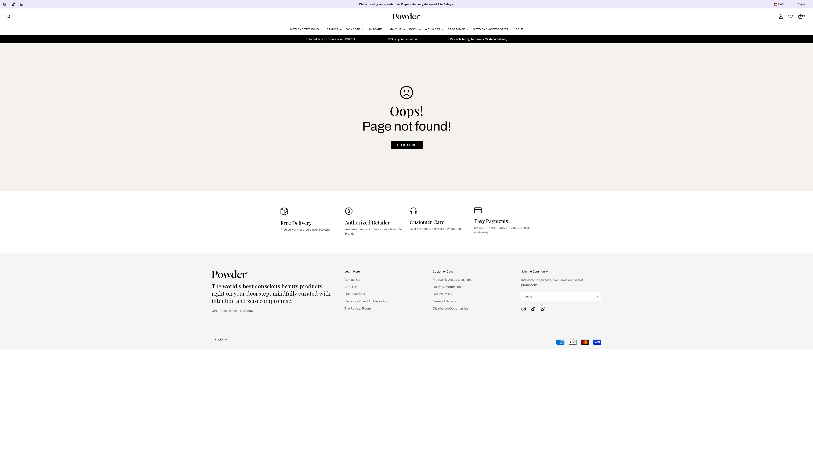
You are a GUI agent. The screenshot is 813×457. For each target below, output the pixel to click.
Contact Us (352, 279)
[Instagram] (5, 4)
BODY (413, 29)
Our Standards (354, 294)
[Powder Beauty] (406, 16)
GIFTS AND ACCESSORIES (490, 29)
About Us (351, 287)
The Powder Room (357, 308)
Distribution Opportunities (450, 308)
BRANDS (332, 29)
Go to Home (406, 145)
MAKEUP (396, 29)
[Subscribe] (596, 296)
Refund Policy (442, 294)
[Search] (7, 16)
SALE (519, 29)
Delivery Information (447, 287)
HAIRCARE (375, 29)
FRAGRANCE (456, 29)
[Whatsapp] (22, 4)
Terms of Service (444, 301)
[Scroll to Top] (805, 434)
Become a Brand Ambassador (365, 301)
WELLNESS (432, 29)
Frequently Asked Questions (452, 279)
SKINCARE (353, 29)
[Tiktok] (13, 4)
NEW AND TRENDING (304, 29)
